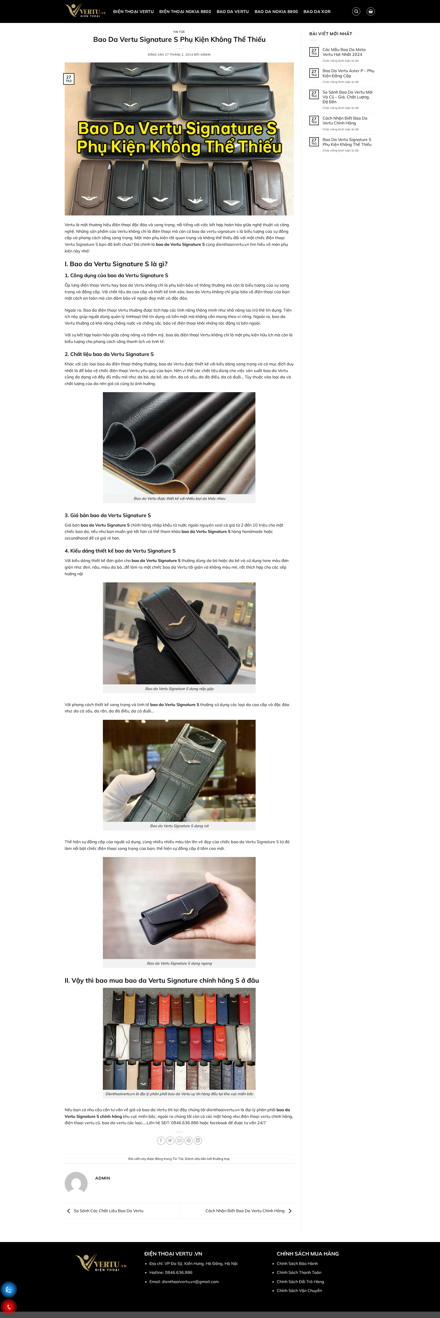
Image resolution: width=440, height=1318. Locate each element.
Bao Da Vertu (233, 11)
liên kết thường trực (215, 1159)
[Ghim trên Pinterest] (188, 1140)
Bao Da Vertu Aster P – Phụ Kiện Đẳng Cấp (348, 73)
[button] (371, 11)
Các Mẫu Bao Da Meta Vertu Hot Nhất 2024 (344, 52)
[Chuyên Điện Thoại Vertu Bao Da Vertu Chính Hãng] (85, 11)
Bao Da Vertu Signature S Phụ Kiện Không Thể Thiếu (347, 142)
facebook (218, 1122)
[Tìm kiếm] (356, 11)
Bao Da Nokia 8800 (276, 11)
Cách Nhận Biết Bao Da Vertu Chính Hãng (245, 1210)
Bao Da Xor (317, 11)
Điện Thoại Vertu (133, 11)
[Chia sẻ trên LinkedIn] (198, 1140)
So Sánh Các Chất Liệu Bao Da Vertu (108, 1210)
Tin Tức (179, 32)
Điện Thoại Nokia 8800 (185, 11)
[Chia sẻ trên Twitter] (170, 1140)
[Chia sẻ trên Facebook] (161, 1140)
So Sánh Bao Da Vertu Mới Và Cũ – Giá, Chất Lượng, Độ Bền (348, 97)
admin (205, 54)
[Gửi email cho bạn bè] (179, 1140)
